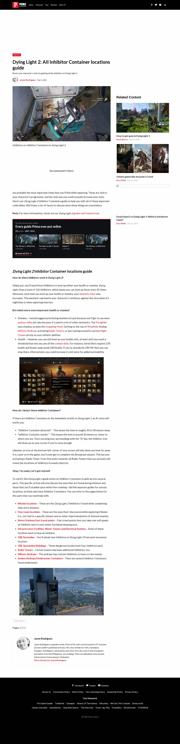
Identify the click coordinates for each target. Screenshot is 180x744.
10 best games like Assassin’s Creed (134, 176)
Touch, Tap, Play (102, 707)
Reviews (54, 5)
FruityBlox (116, 707)
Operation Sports (71, 707)
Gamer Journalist (39, 707)
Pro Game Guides (45, 703)
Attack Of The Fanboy (87, 703)
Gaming (16, 55)
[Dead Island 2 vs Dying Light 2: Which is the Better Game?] (142, 199)
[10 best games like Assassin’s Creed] (142, 159)
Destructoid (137, 703)
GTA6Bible (143, 707)
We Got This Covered (120, 703)
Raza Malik (121, 180)
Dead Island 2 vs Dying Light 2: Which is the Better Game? (142, 218)
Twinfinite (59, 703)
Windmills (92, 326)
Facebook (79, 685)
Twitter (92, 685)
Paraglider (101, 322)
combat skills (62, 343)
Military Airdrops (27, 330)
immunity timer (87, 293)
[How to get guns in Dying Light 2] (142, 118)
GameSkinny (55, 707)
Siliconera (103, 703)
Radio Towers (56, 330)
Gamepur (70, 703)
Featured (39, 5)
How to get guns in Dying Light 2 (133, 136)
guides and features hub (86, 213)
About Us (63, 3)
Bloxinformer (130, 707)
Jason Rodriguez (28, 80)
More (64, 6)
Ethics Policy (78, 692)
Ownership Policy (115, 692)
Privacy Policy (131, 692)
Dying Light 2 (19, 621)
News (31, 5)
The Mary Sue (87, 707)
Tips (46, 5)
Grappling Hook (54, 326)
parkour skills (25, 322)
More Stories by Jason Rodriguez (50, 660)
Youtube (105, 685)
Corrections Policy (61, 692)
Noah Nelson (122, 139)
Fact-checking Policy (95, 692)
